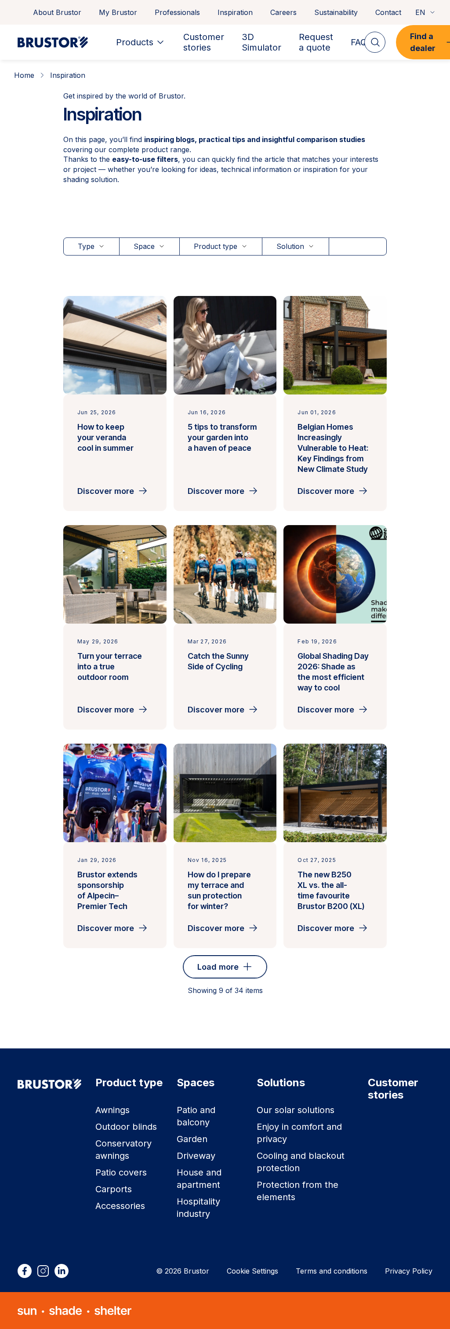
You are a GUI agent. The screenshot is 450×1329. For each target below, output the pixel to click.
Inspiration (235, 12)
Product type (215, 246)
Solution (290, 246)
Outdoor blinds (126, 1126)
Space (144, 246)
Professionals (177, 12)
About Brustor (57, 12)
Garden (192, 1139)
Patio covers (121, 1172)
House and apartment (199, 1178)
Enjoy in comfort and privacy (299, 1132)
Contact (388, 12)
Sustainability (336, 12)
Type (86, 246)
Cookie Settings (252, 1271)
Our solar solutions (295, 1110)
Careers (283, 12)
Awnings (112, 1110)
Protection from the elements (297, 1190)
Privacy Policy (408, 1271)
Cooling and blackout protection (301, 1161)
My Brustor (118, 12)
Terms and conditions (331, 1271)
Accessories (120, 1206)
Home (24, 75)
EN (420, 12)
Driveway (196, 1155)
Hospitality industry (198, 1207)
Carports (113, 1189)
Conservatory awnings (123, 1149)
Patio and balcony (196, 1116)
